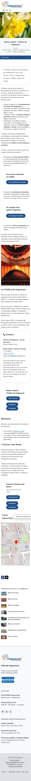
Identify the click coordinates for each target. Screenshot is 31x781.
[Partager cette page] (2, 577)
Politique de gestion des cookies (14, 762)
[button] (16, 542)
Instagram (12, 404)
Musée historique (13, 592)
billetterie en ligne (18, 431)
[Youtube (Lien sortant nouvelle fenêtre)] (10, 712)
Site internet (13, 398)
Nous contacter (9, 681)
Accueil (15, 48)
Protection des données (15, 766)
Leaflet (28, 564)
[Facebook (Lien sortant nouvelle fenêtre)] (2, 712)
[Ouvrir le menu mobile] (10, 10)
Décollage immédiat (16, 216)
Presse (4, 772)
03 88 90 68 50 (9, 678)
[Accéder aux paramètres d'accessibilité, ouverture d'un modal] (4, 10)
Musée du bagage (13, 605)
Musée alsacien (13, 599)
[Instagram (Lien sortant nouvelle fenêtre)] (6, 712)
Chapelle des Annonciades (16, 611)
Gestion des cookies (14, 772)
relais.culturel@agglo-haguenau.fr (14, 356)
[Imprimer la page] (6, 577)
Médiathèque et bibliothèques (17, 630)
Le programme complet (17, 182)
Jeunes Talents (12, 636)
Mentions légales (14, 760)
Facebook (12, 408)
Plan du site (25, 772)
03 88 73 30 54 (8, 353)
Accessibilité (14, 764)
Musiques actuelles (14, 624)
